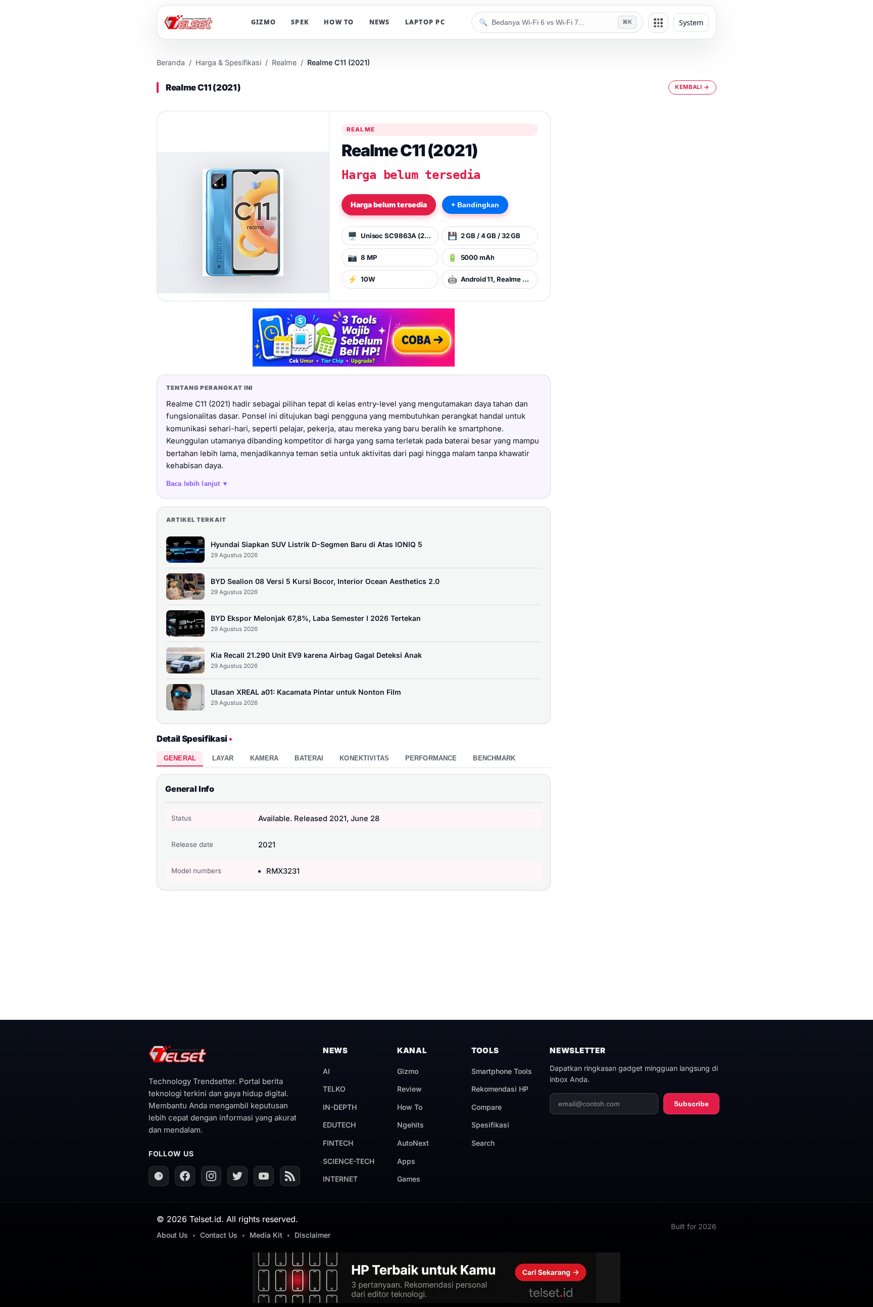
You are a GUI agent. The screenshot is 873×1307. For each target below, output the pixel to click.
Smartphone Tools (501, 1071)
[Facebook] (185, 1176)
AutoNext (413, 1143)
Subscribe (691, 1104)
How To (409, 1107)
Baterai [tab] (309, 758)
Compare (486, 1107)
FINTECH (338, 1143)
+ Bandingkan (475, 205)
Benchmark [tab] (494, 758)
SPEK (300, 22)
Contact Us (218, 1235)
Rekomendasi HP (499, 1089)
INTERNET (340, 1179)
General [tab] (180, 758)
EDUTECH (339, 1124)
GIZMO (263, 22)
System (691, 22)
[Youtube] (264, 1176)
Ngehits (410, 1124)
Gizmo (407, 1071)
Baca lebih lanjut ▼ (197, 483)
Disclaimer (312, 1235)
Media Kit (266, 1235)
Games (408, 1179)
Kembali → (692, 87)
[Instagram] (211, 1176)
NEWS (379, 22)
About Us (172, 1235)
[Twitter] (237, 1176)
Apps (406, 1161)
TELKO (334, 1089)
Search (483, 1143)
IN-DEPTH (340, 1107)
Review (409, 1089)
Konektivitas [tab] (364, 758)
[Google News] (159, 1176)
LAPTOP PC (425, 22)
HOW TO (339, 22)
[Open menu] (658, 23)
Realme (284, 62)
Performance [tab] (431, 758)
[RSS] (290, 1176)
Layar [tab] (223, 758)
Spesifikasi (490, 1124)
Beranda (171, 62)
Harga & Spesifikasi (228, 62)
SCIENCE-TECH (348, 1161)
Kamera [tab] (264, 758)
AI (326, 1071)
